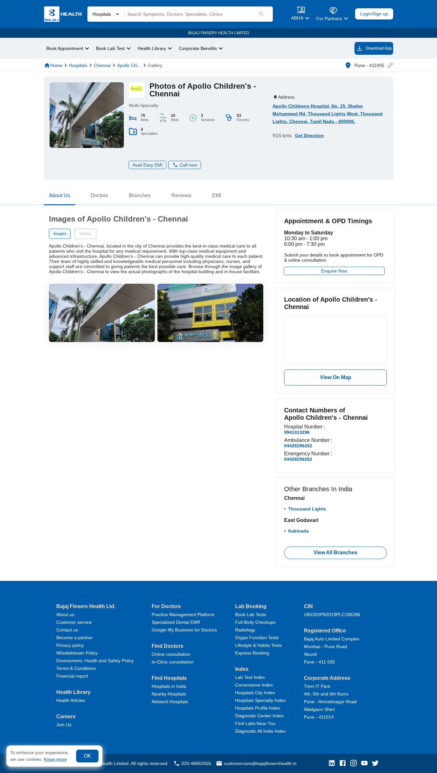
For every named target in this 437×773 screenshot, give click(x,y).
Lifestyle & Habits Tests (258, 645)
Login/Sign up (374, 14)
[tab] (59, 197)
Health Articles (70, 700)
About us (65, 614)
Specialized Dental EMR (176, 622)
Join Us (63, 724)
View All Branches (335, 552)
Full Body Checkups (255, 622)
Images (59, 234)
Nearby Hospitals (169, 693)
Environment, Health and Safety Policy (95, 660)
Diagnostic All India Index (260, 731)
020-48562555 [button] (196, 763)
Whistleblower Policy (77, 652)
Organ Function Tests (257, 637)
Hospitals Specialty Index (260, 700)
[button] (390, 65)
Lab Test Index (250, 677)
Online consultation (171, 654)
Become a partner (74, 637)
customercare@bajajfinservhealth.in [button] (260, 763)
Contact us (67, 629)
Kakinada (298, 530)
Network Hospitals (170, 701)
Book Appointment (64, 48)
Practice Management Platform (183, 614)
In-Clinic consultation (173, 661)
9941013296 (297, 432)
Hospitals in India (169, 686)
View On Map (335, 377)
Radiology (245, 629)
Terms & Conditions (76, 668)
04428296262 (298, 445)
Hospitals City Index (255, 692)
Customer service (74, 622)
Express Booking (252, 652)
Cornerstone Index (254, 685)
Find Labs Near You (255, 723)
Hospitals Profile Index (257, 708)
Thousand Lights (307, 508)
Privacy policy (70, 645)
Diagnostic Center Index (259, 715)
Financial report (72, 676)
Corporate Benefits (198, 48)
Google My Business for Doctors (184, 629)
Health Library (152, 48)
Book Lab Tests (250, 614)
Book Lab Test (110, 48)
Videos (85, 234)
